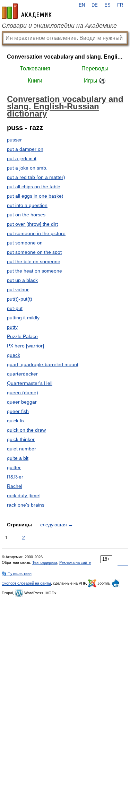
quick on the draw (26, 430)
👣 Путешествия (17, 573)
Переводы (95, 68)
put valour (18, 289)
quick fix (16, 420)
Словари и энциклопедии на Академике (59, 25)
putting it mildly (23, 317)
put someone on (25, 242)
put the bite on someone (33, 261)
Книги (35, 81)
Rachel (14, 486)
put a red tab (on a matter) (36, 177)
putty (12, 327)
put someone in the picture (36, 233)
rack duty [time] (24, 495)
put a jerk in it (21, 158)
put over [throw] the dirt (32, 224)
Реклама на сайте (75, 562)
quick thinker (21, 439)
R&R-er (15, 477)
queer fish (18, 411)
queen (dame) (22, 392)
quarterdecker (22, 374)
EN (82, 5)
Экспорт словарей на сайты (26, 583)
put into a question (27, 205)
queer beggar (22, 402)
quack (13, 355)
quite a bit (17, 458)
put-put (15, 308)
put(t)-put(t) (19, 299)
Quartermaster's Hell (29, 383)
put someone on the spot (34, 252)
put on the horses (26, 214)
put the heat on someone (34, 271)
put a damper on (25, 149)
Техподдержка (44, 562)
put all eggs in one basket (35, 196)
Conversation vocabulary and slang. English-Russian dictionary (65, 57)
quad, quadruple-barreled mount (42, 364)
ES (107, 5)
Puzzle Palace (22, 336)
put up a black (22, 280)
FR (120, 5)
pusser (14, 140)
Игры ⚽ (95, 81)
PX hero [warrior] (25, 345)
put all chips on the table (33, 186)
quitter (14, 467)
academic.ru (27, 11)
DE (95, 5)
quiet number (21, 448)
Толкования (35, 68)
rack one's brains (25, 505)
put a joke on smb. (27, 168)
